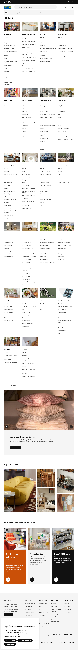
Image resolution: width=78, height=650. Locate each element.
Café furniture (61, 111)
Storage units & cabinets (10, 77)
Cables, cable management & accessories (29, 53)
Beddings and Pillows (27, 108)
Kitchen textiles (7, 205)
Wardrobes (6, 55)
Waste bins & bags (62, 239)
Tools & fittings (62, 315)
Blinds (59, 174)
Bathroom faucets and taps (29, 282)
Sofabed (42, 43)
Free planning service (44, 612)
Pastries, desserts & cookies (29, 306)
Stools (59, 125)
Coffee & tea (7, 188)
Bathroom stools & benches (29, 256)
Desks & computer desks (64, 40)
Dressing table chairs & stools (65, 139)
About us (53, 603)
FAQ (40, 609)
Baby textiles (43, 196)
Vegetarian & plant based (28, 315)
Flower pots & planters (27, 180)
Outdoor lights (7, 254)
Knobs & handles (44, 138)
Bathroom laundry (26, 268)
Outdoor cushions (44, 180)
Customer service (43, 603)
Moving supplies (26, 65)
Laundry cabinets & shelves (64, 245)
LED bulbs (6, 248)
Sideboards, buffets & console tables (11, 62)
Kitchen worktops (44, 131)
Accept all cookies (10, 640)
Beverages (24, 309)
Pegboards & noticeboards (28, 195)
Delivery (41, 606)
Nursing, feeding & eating (10, 218)
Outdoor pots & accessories (47, 242)
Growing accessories (9, 315)
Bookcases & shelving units (10, 40)
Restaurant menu (29, 612)
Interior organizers (44, 108)
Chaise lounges (43, 51)
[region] (20, 633)
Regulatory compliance (69, 642)
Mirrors (23, 171)
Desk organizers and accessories (30, 57)
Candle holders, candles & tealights (28, 191)
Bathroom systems (26, 239)
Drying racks (61, 256)
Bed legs (24, 131)
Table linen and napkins (9, 191)
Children (6, 106)
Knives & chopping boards (10, 199)
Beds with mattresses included (29, 122)
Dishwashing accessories (10, 194)
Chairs (59, 117)
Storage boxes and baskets (28, 41)
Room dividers (7, 71)
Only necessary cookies (25, 640)
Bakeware (6, 202)
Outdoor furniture (44, 239)
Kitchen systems (44, 106)
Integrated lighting (8, 245)
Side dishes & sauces (27, 329)
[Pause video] (39, 410)
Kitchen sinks (43, 147)
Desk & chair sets (62, 54)
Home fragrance (26, 205)
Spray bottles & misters (9, 320)
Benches (60, 120)
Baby (5, 108)
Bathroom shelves (26, 262)
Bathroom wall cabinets (28, 251)
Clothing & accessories (45, 199)
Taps (59, 333)
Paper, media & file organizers (29, 44)
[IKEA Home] (7, 7)
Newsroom (66, 603)
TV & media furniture (9, 48)
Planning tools (28, 606)
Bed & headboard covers (28, 134)
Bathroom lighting (8, 256)
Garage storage (7, 58)
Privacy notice (43, 642)
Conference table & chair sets (65, 51)
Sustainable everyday (56, 617)
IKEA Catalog (54, 614)
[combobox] (35, 7)
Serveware (6, 180)
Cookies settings (10, 644)
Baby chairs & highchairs (64, 137)
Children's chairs (62, 134)
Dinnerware (6, 171)
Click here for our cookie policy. (12, 636)
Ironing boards (61, 259)
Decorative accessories (27, 198)
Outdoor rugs (43, 256)
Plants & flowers (26, 174)
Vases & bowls (25, 185)
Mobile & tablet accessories (29, 363)
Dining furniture (62, 106)
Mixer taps (42, 149)
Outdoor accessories (45, 248)
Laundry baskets (62, 248)
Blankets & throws (44, 182)
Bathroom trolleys (26, 259)
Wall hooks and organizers (28, 60)
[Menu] (72, 7)
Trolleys (5, 68)
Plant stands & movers (9, 312)
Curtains (60, 171)
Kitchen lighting (43, 141)
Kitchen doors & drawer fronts (47, 125)
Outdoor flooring (44, 259)
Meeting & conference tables (65, 48)
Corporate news (68, 609)
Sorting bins (25, 50)
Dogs (41, 309)
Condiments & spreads (27, 323)
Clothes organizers (26, 47)
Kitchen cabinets (44, 111)
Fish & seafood (25, 326)
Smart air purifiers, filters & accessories (10, 356)
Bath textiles (43, 188)
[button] (20, 490)
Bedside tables (25, 114)
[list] (39, 556)
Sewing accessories (62, 180)
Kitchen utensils (8, 185)
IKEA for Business (29, 618)
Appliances (42, 128)
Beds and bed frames (27, 106)
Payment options (43, 621)
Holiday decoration (26, 208)
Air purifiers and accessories (28, 369)
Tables (59, 114)
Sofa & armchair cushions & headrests (47, 54)
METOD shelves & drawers (46, 144)
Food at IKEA (28, 609)
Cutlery (5, 196)
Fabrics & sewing (44, 191)
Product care (61, 325)
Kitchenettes (43, 122)
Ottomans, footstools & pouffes (48, 48)
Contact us (41, 626)
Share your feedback (44, 624)
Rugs (41, 205)
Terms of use (50, 642)
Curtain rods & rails (62, 177)
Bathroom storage (26, 245)
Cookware (6, 177)
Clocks (23, 182)
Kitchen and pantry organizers (47, 114)
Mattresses (24, 111)
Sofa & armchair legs (45, 61)
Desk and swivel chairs (63, 43)
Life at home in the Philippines (56, 610)
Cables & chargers (26, 361)
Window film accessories (64, 182)
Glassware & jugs (8, 182)
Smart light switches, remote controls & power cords (11, 363)
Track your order (43, 618)
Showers (24, 284)
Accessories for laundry (63, 251)
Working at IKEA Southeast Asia (55, 620)
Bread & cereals (26, 320)
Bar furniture (61, 108)
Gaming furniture (62, 45)
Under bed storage (26, 117)
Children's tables (62, 131)
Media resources (68, 606)
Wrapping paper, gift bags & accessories (28, 201)
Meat (23, 317)
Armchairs (42, 45)
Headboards (25, 125)
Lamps (5, 239)
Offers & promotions (30, 603)
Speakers (24, 366)
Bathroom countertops (27, 276)
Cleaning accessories (63, 254)
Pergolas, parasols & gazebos (47, 262)
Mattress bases (25, 120)
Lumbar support (44, 208)
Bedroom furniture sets (27, 137)
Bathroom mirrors (26, 265)
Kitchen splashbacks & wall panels (46, 134)
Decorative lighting (8, 242)
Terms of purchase (59, 642)
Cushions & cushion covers (46, 174)
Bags (23, 63)
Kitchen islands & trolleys (46, 117)
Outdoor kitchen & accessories (47, 251)
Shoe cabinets (7, 79)
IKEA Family (54, 606)
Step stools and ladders (64, 128)
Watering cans (7, 317)
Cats (41, 306)
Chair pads (42, 202)
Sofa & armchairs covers (46, 58)
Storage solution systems (10, 43)
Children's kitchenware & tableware (10, 211)
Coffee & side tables (63, 122)
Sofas (41, 40)
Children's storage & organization (9, 83)
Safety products (62, 330)
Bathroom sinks (26, 279)
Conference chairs (62, 57)
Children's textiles (44, 177)
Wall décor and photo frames (29, 177)
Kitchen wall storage (45, 120)
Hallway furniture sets (9, 74)
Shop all (6, 37)
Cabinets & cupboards (9, 45)
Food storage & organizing (28, 71)
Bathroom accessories (27, 68)
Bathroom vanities (26, 242)
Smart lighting (7, 251)
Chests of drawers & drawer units (11, 52)
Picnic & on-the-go (8, 215)
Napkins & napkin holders (10, 208)
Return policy (42, 615)
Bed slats (24, 128)
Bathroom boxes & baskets (28, 254)
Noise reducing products (64, 327)
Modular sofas (43, 64)
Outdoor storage (8, 65)
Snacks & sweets (26, 312)
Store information (29, 615)
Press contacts (67, 612)
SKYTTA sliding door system (65, 306)
